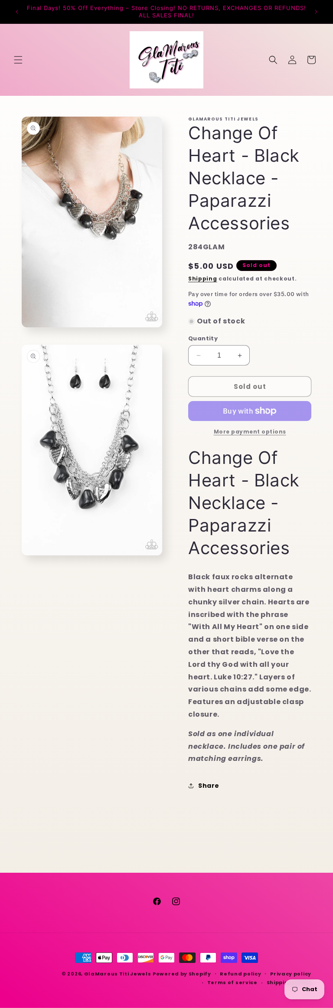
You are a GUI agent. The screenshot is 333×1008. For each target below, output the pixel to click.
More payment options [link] (250, 431)
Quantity (203, 338)
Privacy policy (290, 973)
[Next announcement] (316, 11)
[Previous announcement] (16, 11)
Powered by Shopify (182, 973)
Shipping (202, 278)
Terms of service (232, 982)
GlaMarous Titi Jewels (117, 973)
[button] (18, 59)
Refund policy (240, 973)
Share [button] (208, 785)
